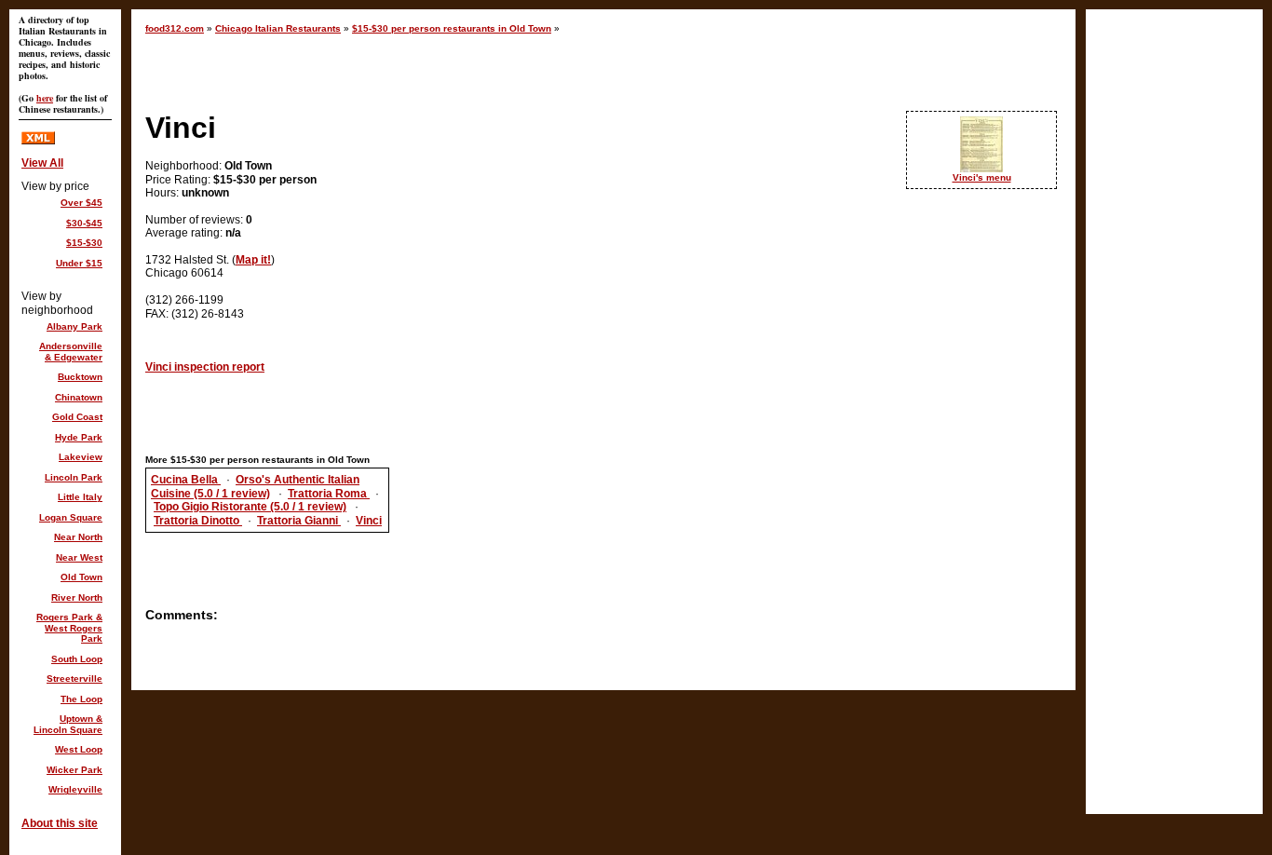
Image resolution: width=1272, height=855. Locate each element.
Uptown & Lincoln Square (68, 724)
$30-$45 (84, 223)
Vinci (369, 520)
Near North (78, 537)
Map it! (253, 259)
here (44, 97)
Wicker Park (74, 770)
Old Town (81, 577)
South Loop (76, 659)
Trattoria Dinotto (198, 520)
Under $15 (79, 263)
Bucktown (80, 377)
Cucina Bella (186, 479)
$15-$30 (84, 243)
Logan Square (70, 517)
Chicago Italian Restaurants (278, 28)
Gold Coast (77, 417)
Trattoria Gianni (299, 520)
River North (76, 597)
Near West (79, 557)
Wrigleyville (75, 789)
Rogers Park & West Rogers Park (69, 628)
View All (42, 163)
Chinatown (78, 397)
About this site (59, 823)
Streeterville (74, 678)
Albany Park (74, 326)
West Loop (78, 749)
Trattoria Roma (329, 493)
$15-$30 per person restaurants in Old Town (451, 28)
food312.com (174, 28)
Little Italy (80, 497)
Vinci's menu (982, 177)
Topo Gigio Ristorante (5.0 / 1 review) (250, 506)
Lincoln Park (73, 477)
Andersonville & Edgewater (70, 351)
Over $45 (81, 202)
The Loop (81, 699)
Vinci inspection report (204, 366)
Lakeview (80, 457)
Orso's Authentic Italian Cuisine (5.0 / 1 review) (255, 486)
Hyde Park (78, 437)
